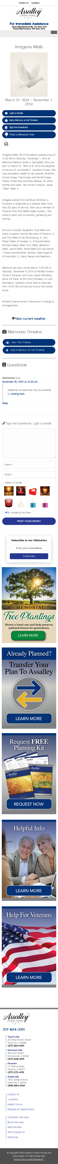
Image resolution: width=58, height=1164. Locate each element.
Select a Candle (13, 482)
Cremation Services (18, 1117)
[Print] (6, 144)
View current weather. (30, 318)
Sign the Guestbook (18, 127)
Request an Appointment (21, 1109)
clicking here (17, 393)
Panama (12, 1063)
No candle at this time (18, 512)
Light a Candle (16, 113)
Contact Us (23, 3)
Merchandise (14, 1127)
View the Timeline (21, 342)
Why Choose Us (16, 1132)
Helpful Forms (15, 1104)
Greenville (13, 1076)
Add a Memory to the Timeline (23, 120)
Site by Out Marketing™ (29, 1159)
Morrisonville (15, 1050)
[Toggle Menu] (54, 32)
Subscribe (29, 556)
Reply (5, 403)
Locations (35, 3)
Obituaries (13, 1137)
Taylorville (13, 1037)
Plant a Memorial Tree (22, 134)
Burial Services (16, 1122)
